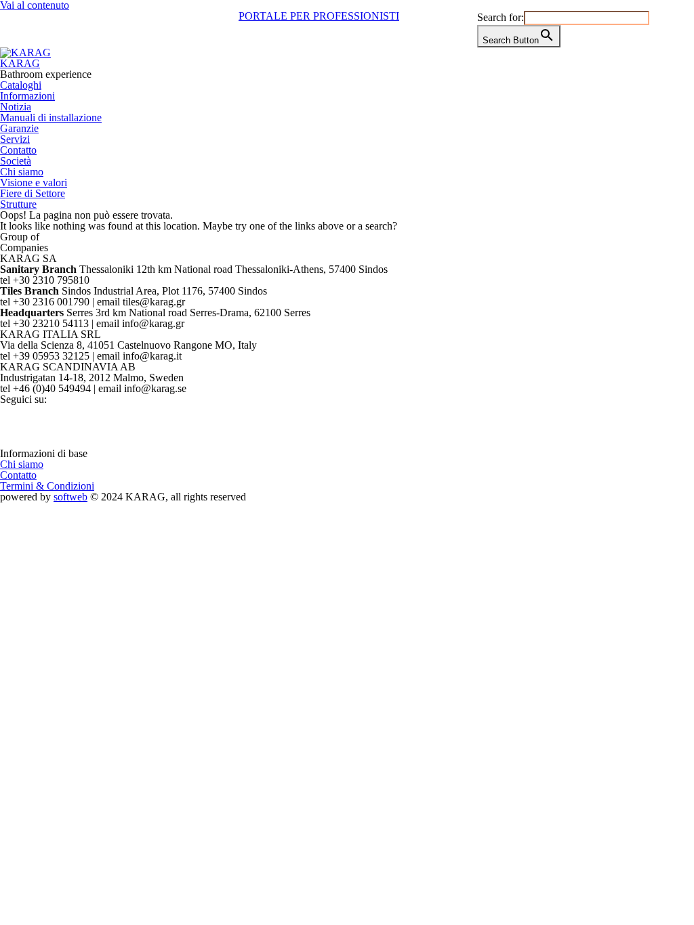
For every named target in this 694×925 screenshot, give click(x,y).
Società (15, 161)
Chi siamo (21, 171)
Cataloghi (20, 85)
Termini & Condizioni (47, 486)
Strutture (18, 204)
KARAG (20, 63)
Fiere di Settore (32, 193)
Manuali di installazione (51, 117)
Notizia (15, 106)
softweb (70, 496)
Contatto (18, 150)
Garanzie (19, 128)
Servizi (15, 139)
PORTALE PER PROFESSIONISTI (319, 16)
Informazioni (27, 96)
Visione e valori (33, 182)
